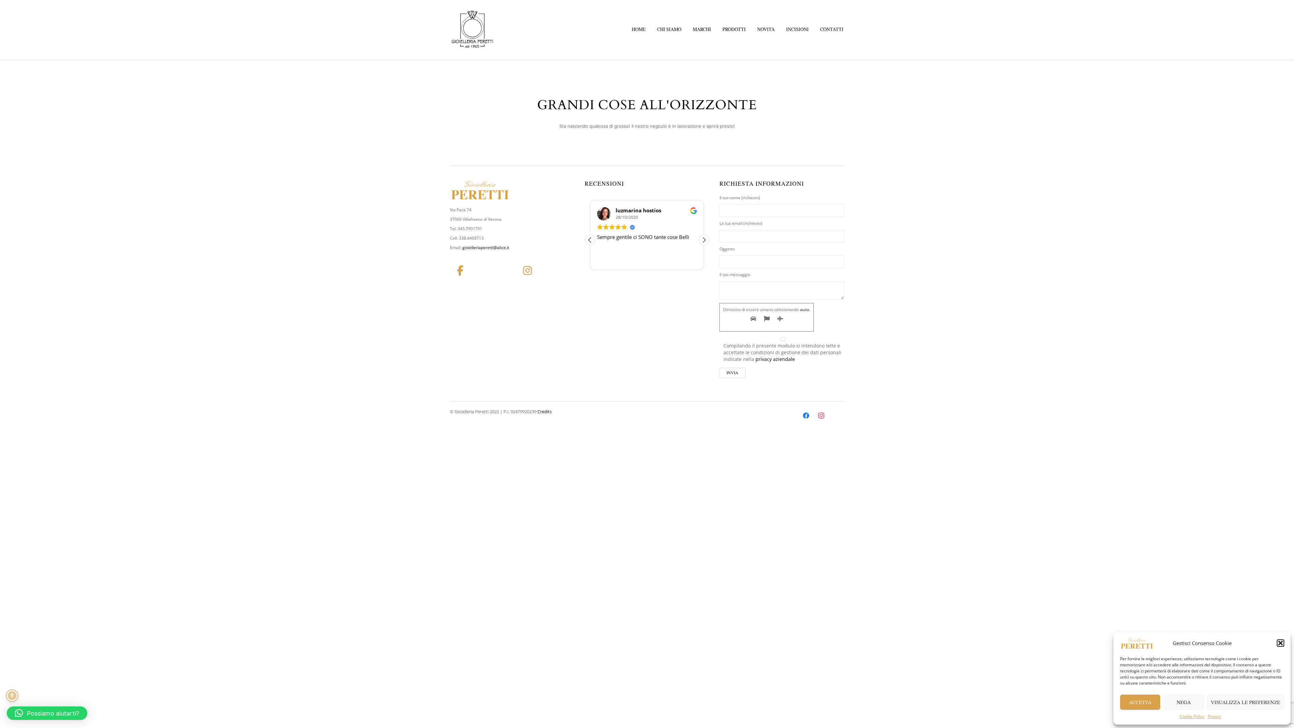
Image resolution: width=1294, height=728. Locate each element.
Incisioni (797, 29)
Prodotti (734, 29)
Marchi (702, 29)
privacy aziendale (775, 359)
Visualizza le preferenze (1245, 702)
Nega (1184, 702)
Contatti (831, 29)
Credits (544, 411)
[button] (1280, 643)
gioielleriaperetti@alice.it (485, 247)
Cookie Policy (1192, 716)
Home (639, 29)
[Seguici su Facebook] (460, 270)
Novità (766, 29)
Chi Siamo (669, 29)
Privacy (1214, 716)
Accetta (1140, 702)
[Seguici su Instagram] (527, 270)
